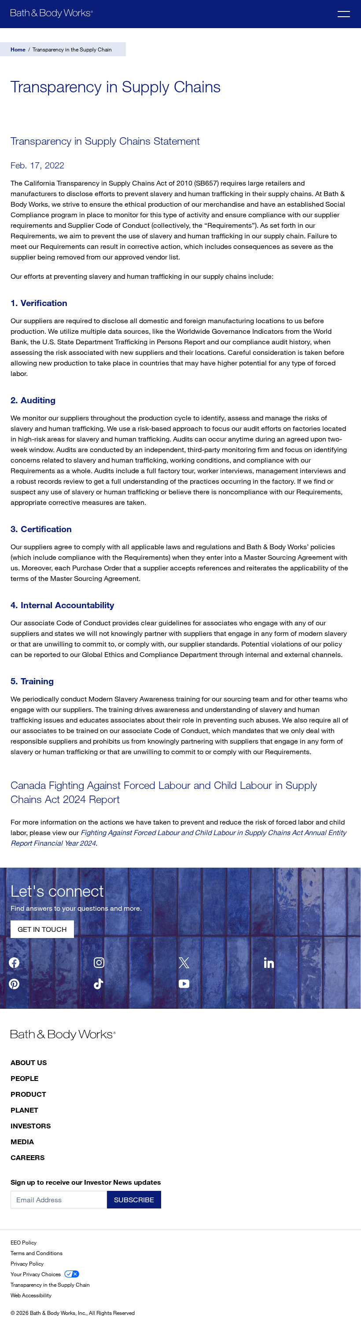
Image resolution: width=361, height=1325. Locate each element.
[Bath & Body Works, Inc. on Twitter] (184, 962)
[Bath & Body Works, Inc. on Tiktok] (99, 983)
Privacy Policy (27, 1263)
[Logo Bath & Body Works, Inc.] (52, 13)
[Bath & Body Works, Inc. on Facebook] (14, 962)
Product (28, 1094)
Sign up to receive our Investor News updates (86, 1182)
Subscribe (134, 1199)
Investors (31, 1125)
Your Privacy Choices (36, 1274)
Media (22, 1141)
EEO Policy (24, 1242)
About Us (29, 1062)
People (24, 1078)
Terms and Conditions (37, 1252)
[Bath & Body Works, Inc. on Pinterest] (14, 983)
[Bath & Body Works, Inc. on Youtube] (184, 983)
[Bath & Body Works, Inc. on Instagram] (99, 962)
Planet (24, 1110)
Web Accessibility (31, 1295)
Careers (27, 1157)
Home (18, 49)
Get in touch (42, 929)
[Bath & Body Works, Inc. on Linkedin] (269, 962)
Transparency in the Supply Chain (50, 1284)
